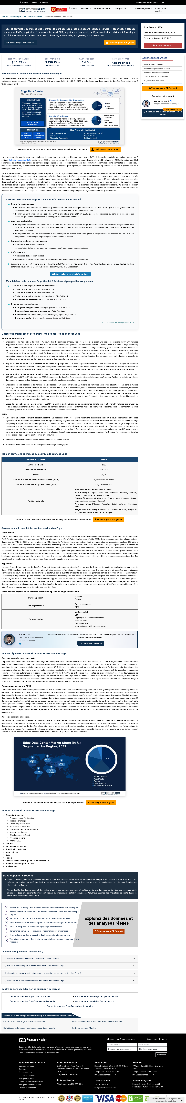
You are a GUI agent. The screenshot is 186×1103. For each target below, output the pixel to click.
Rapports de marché (160, 9)
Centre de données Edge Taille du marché (30, 996)
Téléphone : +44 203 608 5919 (70, 1084)
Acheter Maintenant (164, 45)
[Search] (163, 2)
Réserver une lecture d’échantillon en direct (164, 112)
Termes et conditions (27, 1088)
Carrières (44, 3)
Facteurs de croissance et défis (156, 73)
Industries (85, 8)
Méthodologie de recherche (21, 42)
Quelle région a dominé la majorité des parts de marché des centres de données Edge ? (43, 973)
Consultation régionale (141, 8)
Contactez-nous (25, 1072)
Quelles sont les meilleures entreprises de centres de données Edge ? (35, 980)
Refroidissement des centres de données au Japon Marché (29, 1028)
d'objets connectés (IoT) (19, 160)
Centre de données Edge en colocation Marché (24, 1021)
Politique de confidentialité (30, 1085)
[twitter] (166, 1039)
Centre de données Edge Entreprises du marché (70, 1006)
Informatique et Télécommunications (26, 17)
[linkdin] (163, 1039)
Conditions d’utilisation (28, 1075)
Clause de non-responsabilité (31, 1081)
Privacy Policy (170, 1101)
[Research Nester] (32, 10)
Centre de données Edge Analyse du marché (96, 996)
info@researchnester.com (67, 1074)
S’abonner (161, 1054)
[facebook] (160, 1039)
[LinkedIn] (20, 644)
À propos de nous (26, 1066)
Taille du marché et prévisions (156, 77)
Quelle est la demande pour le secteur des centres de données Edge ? (35, 966)
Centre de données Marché (84, 1028)
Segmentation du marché (154, 81)
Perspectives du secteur (153, 64)
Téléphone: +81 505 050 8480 (107, 1072)
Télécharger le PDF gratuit (121, 42)
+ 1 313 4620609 (101, 1084)
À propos (24, 3)
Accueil (5, 17)
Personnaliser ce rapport (90, 643)
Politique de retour (26, 1078)
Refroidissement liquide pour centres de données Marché (97, 1021)
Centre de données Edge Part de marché (94, 1001)
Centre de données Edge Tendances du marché (33, 1001)
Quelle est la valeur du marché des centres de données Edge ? (32, 958)
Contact (34, 3)
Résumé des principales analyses (157, 68)
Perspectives (121, 8)
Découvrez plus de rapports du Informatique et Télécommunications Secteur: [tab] (39, 1015)
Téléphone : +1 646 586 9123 (144, 1072)
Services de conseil (102, 8)
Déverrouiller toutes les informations (71, 274)
